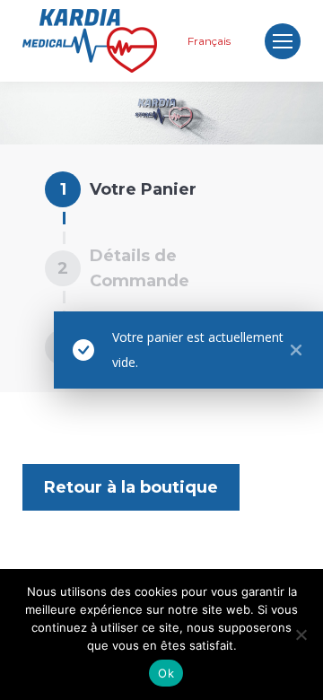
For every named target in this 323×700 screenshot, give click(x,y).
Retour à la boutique (131, 487)
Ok (166, 673)
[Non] (301, 634)
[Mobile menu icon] (283, 41)
